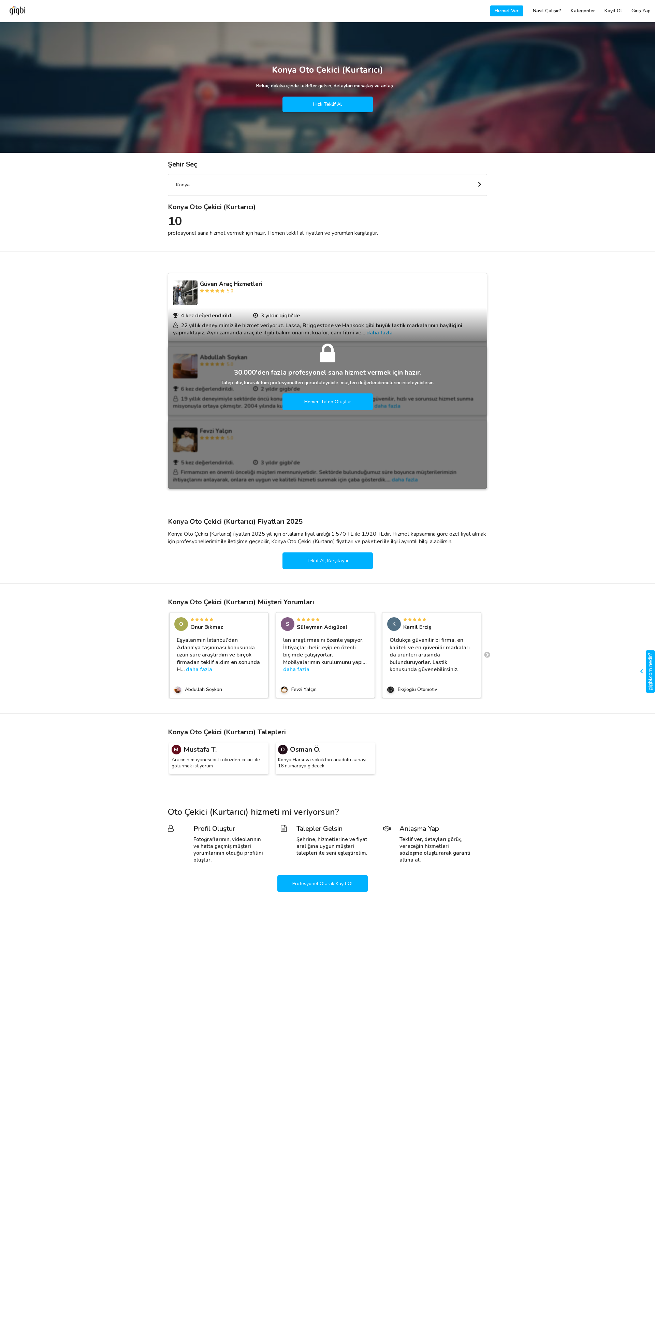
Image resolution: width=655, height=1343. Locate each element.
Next (487, 655)
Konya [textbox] (183, 185)
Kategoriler (583, 11)
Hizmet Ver (507, 11)
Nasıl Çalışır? (547, 11)
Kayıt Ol (613, 11)
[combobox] (327, 185)
